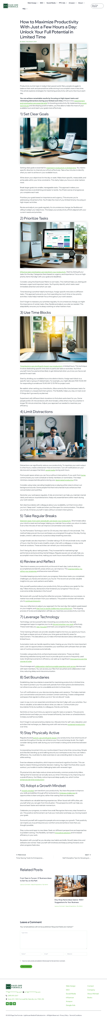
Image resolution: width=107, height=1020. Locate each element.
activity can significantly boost (45, 738)
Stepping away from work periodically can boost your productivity (45, 521)
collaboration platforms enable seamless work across (55, 666)
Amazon (72, 3)
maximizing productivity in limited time (61, 168)
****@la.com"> (23, 992)
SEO (41, 3)
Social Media (51, 3)
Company (91, 990)
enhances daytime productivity (32, 780)
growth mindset (28, 790)
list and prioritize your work (63, 624)
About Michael (93, 994)
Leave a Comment (25, 884)
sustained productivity (76, 724)
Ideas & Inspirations (36, 884)
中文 (24, 9)
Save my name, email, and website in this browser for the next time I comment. (43, 961)
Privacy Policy (64, 1015)
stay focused (42, 627)
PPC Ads (62, 3)
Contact (90, 986)
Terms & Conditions (76, 1015)
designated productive (65, 480)
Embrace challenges (67, 793)
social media (50, 470)
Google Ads (70, 1005)
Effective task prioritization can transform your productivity (43, 272)
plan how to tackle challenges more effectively (54, 608)
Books (89, 997)
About (80, 3)
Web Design (32, 3)
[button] (37, 3)
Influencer (70, 997)
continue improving (32, 601)
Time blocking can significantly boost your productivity (41, 366)
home (83, 475)
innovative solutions (63, 833)
